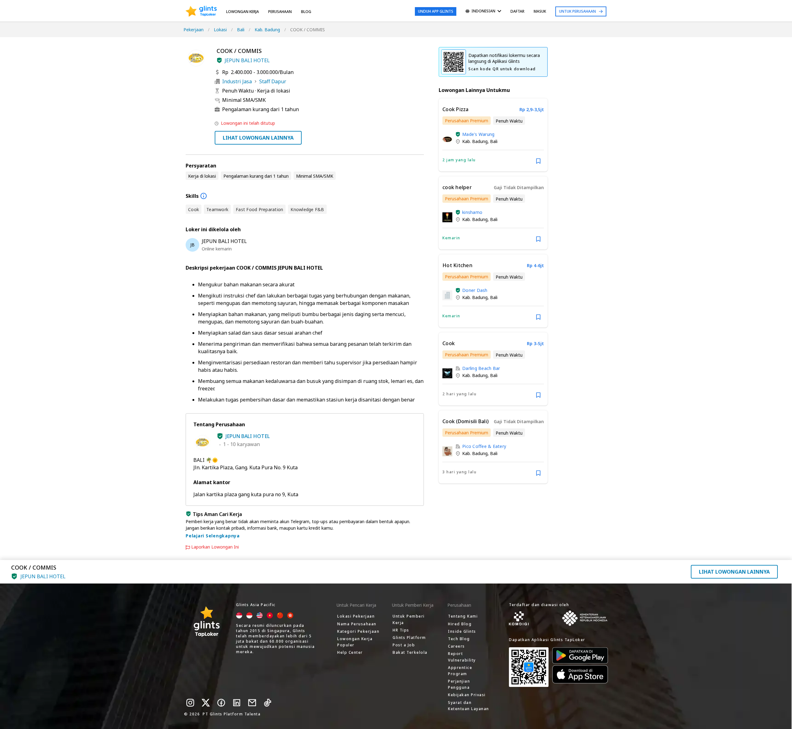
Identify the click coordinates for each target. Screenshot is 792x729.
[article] (493, 134)
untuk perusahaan (577, 11)
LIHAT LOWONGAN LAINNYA (258, 137)
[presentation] (201, 11)
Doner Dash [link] (475, 290)
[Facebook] (221, 702)
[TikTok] (267, 702)
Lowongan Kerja (242, 11)
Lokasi (220, 30)
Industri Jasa (237, 81)
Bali (240, 30)
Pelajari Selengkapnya (213, 536)
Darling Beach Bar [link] (481, 368)
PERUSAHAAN (280, 11)
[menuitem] (483, 11)
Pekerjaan (193, 30)
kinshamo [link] (472, 212)
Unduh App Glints (435, 11)
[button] (219, 60)
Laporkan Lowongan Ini (215, 547)
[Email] (252, 702)
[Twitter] (206, 702)
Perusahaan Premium (466, 121)
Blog (306, 11)
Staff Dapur (272, 81)
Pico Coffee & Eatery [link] (484, 446)
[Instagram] (190, 702)
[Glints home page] (201, 11)
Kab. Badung (267, 30)
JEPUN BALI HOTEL (247, 60)
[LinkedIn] (236, 702)
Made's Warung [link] (478, 134)
